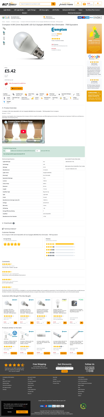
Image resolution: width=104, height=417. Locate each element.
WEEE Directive (81, 389)
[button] (83, 311)
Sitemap (4, 389)
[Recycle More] (83, 406)
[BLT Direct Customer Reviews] (14, 365)
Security (55, 377)
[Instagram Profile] (87, 370)
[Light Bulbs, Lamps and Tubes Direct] (9, 4)
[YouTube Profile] (88, 368)
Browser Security (57, 381)
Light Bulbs (7, 10)
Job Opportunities (7, 387)
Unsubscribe (30, 391)
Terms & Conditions (7, 385)
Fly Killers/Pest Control (93, 10)
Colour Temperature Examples (85, 383)
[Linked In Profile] (93, 368)
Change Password (32, 381)
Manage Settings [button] (8, 408)
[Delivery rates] (94, 39)
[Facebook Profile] (91, 368)
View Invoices (31, 385)
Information (81, 377)
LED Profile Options (82, 381)
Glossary (80, 393)
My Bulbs (30, 387)
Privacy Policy (56, 383)
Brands (24, 13)
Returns (29, 393)
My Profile (30, 379)
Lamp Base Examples (83, 379)
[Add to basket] (15, 323)
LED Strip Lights (44, 10)
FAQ (79, 387)
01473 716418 (67, 4)
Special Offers (81, 391)
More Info (14, 353)
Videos (79, 395)
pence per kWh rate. (45, 150)
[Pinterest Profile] (89, 370)
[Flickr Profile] (92, 370)
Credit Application (32, 389)
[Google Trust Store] (6, 17)
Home (3, 21)
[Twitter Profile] (86, 368)
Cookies (54, 379)
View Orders (30, 383)
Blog (4, 379)
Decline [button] (10, 411)
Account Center (32, 377)
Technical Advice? (10, 229)
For (4, 150)
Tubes (80, 10)
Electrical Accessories (74, 13)
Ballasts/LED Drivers (69, 10)
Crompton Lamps (15, 21)
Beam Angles (81, 385)
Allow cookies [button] (22, 411)
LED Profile (55, 10)
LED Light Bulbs (19, 10)
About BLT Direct (6, 381)
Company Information (8, 377)
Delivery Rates (6, 383)
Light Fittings (31, 10)
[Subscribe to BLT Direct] (94, 96)
